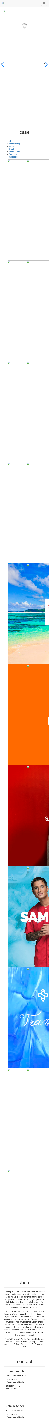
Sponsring (13, 154)
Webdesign (13, 156)
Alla (10, 141)
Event (11, 149)
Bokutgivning (14, 143)
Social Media (14, 151)
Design (12, 146)
